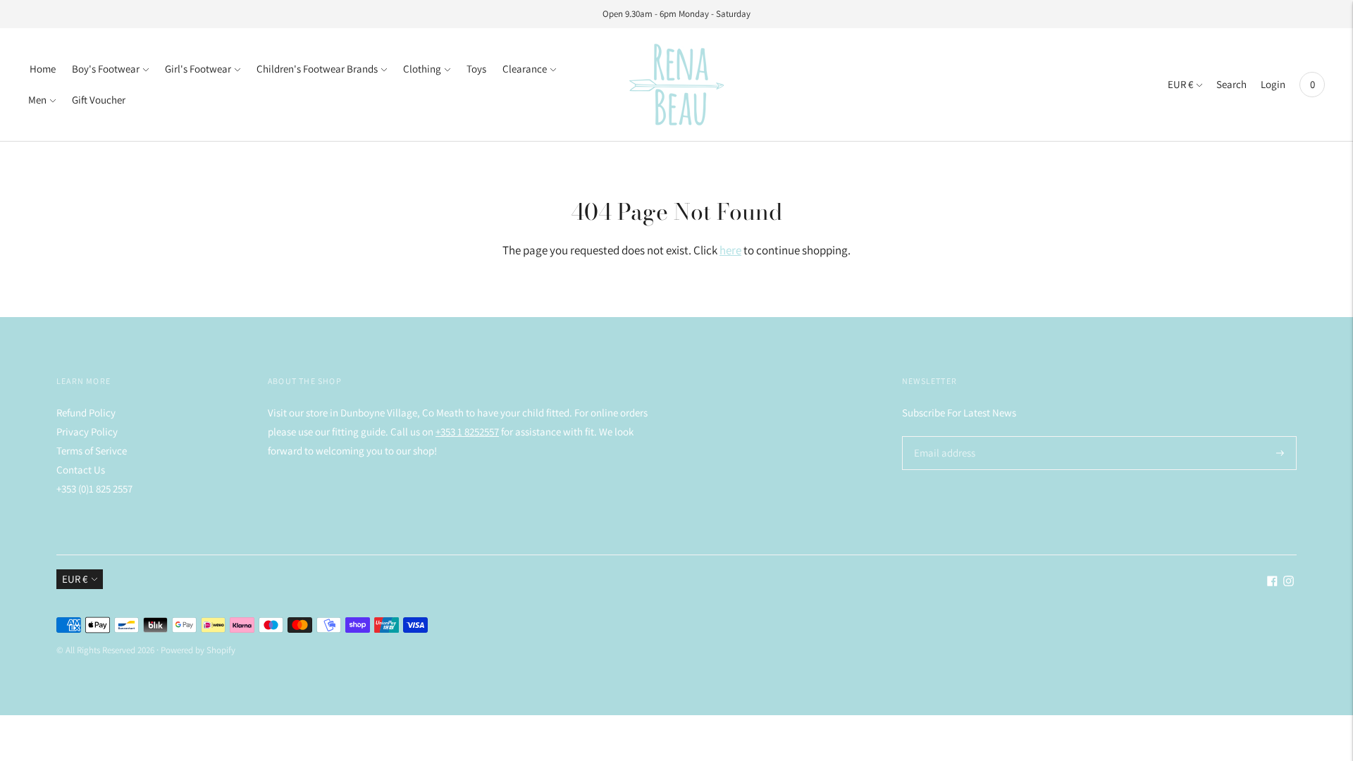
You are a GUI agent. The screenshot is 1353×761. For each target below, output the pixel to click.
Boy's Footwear (106, 68)
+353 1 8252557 (467, 431)
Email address (942, 437)
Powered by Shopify (198, 650)
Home (43, 68)
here (730, 250)
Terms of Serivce (91, 450)
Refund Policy (86, 412)
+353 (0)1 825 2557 (94, 488)
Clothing (422, 68)
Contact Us (80, 469)
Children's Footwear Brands (317, 68)
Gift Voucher (98, 99)
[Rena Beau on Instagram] (1288, 582)
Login (1273, 84)
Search (1231, 84)
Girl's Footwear (198, 68)
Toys (476, 68)
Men (37, 99)
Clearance (524, 68)
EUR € (1180, 84)
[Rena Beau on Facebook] (1272, 582)
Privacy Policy (87, 431)
